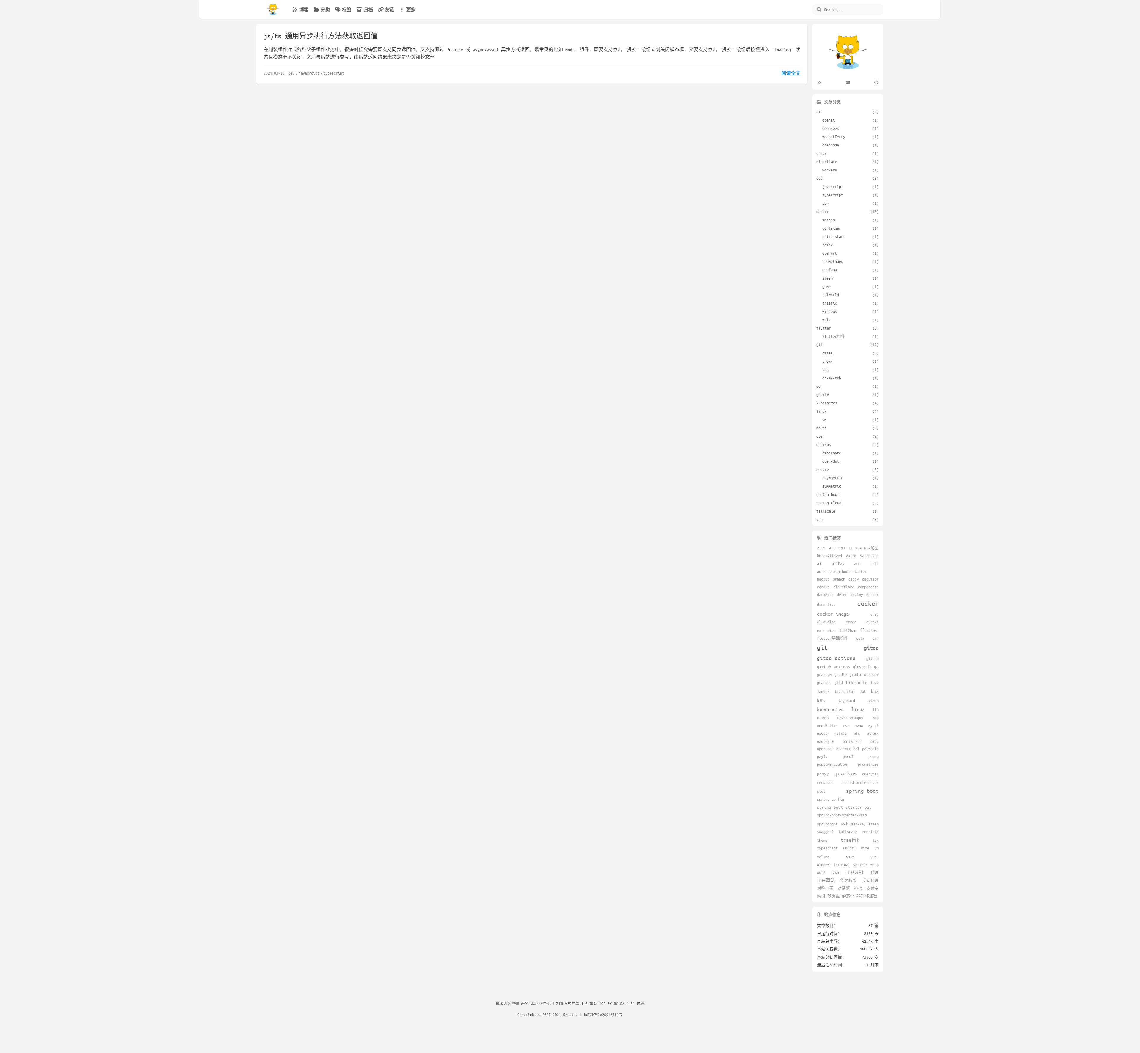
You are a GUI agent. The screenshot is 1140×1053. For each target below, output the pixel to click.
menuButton (827, 725)
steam (873, 824)
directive (826, 604)
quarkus (845, 773)
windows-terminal (833, 864)
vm (877, 848)
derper (872, 594)
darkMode (825, 594)
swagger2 (825, 831)
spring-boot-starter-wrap (842, 815)
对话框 (843, 888)
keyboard (846, 700)
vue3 (874, 857)
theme (822, 840)
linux (858, 709)
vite (865, 848)
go (876, 666)
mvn (846, 725)
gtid (839, 682)
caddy (853, 579)
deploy (857, 594)
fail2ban (848, 630)
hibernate (856, 682)
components (868, 586)
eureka (872, 621)
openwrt (843, 748)
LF (851, 548)
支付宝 (872, 888)
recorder (825, 782)
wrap (874, 864)
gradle (841, 674)
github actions (833, 666)
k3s (875, 691)
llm (876, 709)
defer (842, 594)
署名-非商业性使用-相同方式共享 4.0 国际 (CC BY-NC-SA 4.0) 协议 (583, 1003)
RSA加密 (871, 548)
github (872, 658)
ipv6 (874, 682)
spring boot (862, 791)
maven (823, 717)
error (851, 621)
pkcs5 (848, 756)
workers (860, 864)
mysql (873, 725)
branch (839, 579)
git (822, 647)
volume (823, 857)
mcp (876, 717)
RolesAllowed (829, 555)
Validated (869, 555)
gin (876, 638)
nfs (857, 733)
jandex (823, 691)
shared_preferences (860, 782)
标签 (347, 9)
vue (850, 856)
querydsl (870, 774)
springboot (827, 824)
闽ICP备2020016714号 (603, 1014)
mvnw (859, 725)
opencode (825, 748)
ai (819, 563)
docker (868, 603)
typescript (333, 72)
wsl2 (821, 872)
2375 (821, 547)
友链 (389, 9)
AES (832, 548)
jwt (863, 691)
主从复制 (854, 872)
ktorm (873, 700)
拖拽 (858, 888)
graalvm (824, 674)
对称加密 (825, 888)
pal (856, 748)
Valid (851, 555)
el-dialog (826, 621)
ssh (844, 823)
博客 (304, 9)
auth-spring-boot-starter (842, 571)
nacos (822, 733)
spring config (830, 799)
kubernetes (830, 709)
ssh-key (858, 824)
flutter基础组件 (832, 638)
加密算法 (826, 880)
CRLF (842, 548)
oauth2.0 (825, 741)
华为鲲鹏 (848, 880)
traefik (850, 840)
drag (874, 614)
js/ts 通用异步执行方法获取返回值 (321, 36)
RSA (858, 548)
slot (821, 791)
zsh (836, 872)
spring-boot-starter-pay (844, 807)
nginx (873, 733)
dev (291, 72)
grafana (824, 682)
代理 (874, 872)
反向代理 (870, 880)
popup (873, 756)
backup (823, 579)
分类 (325, 9)
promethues (868, 764)
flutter (869, 630)
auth (874, 563)
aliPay (838, 563)
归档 (368, 9)
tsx (876, 840)
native (840, 733)
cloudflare (843, 586)
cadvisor (870, 579)
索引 (821, 895)
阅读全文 (790, 73)
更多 (411, 9)
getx (860, 638)
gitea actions (836, 658)
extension (826, 630)
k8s (821, 700)
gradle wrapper (864, 674)
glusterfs (862, 666)
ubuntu (849, 848)
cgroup (823, 586)
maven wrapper (850, 717)
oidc (874, 741)
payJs (822, 756)
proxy (823, 773)
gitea (871, 647)
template (870, 831)
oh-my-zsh (852, 741)
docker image (833, 614)
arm (857, 563)
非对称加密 (866, 895)
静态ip (848, 895)
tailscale (848, 831)
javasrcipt (309, 72)
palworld (870, 748)
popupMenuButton (832, 764)
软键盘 (833, 895)
